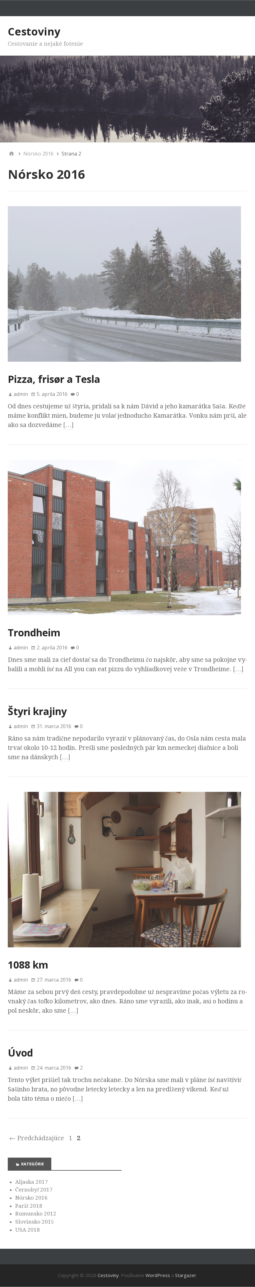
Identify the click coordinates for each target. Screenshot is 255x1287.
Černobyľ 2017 (34, 1190)
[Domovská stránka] (11, 153)
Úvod (20, 1052)
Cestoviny (34, 31)
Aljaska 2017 (31, 1182)
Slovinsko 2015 (34, 1222)
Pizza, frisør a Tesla (54, 379)
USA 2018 (27, 1230)
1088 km (28, 964)
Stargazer (185, 1275)
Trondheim (34, 632)
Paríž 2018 (28, 1206)
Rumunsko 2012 (35, 1213)
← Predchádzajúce (36, 1138)
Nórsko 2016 (31, 1198)
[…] (68, 425)
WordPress (158, 1275)
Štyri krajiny (37, 711)
